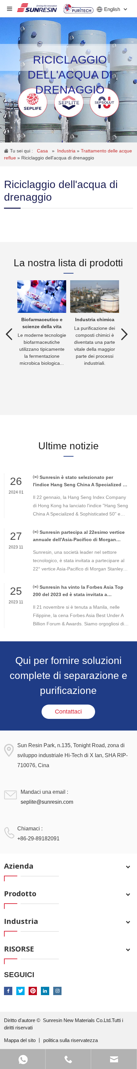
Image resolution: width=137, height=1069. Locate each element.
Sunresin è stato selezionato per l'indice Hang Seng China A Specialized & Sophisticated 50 (79, 481)
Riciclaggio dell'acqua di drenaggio (57, 157)
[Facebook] (8, 991)
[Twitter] (20, 991)
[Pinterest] (33, 991)
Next (125, 334)
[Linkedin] (45, 991)
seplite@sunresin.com (47, 802)
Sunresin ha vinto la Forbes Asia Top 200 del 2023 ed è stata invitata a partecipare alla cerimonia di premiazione (79, 591)
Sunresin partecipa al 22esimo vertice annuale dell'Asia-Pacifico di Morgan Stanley (79, 536)
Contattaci (68, 711)
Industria (67, 150)
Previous (9, 334)
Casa (43, 150)
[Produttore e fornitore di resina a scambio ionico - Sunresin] (37, 6)
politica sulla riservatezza (70, 1040)
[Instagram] (57, 991)
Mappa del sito (20, 1040)
